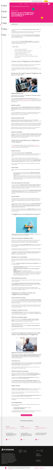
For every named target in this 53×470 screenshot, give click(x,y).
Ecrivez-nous (38, 461)
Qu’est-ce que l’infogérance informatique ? (5, 5)
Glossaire (24, 450)
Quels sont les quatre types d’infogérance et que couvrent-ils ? (5, 11)
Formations (25, 451)
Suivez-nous (38, 450)
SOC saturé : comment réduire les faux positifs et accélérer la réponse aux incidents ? (41, 428)
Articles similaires (17, 57)
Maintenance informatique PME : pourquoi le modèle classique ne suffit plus (11, 428)
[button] (36, 24)
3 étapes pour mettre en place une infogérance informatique (5, 29)
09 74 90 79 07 (39, 455)
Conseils (20, 452)
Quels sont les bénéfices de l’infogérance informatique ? (5, 17)
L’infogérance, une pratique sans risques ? (5, 23)
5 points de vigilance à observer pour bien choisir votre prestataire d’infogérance (5, 35)
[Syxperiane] (8, 449)
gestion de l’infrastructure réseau (26, 99)
